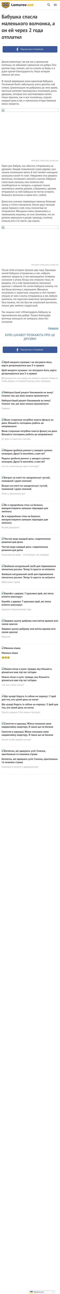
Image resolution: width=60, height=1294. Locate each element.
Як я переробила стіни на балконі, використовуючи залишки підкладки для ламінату (25, 519)
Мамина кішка (10, 652)
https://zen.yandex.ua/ (49, 160)
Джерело (53, 328)
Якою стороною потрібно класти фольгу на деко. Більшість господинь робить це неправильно (29, 432)
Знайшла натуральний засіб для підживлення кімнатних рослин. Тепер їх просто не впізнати (28, 575)
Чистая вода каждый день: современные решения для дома (25, 548)
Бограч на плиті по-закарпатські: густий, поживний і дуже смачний (25, 487)
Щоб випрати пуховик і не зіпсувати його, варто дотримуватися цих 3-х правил (29, 372)
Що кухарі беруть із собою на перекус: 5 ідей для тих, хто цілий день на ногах (30, 706)
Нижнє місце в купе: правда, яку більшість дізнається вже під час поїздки (25, 678)
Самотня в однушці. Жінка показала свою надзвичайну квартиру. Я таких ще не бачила (27, 733)
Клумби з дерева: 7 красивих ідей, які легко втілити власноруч (26, 603)
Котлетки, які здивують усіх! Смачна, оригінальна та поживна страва (30, 760)
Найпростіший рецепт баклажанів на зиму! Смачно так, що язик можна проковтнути (26, 402)
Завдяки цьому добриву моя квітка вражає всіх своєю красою (29, 630)
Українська (38, 1292)
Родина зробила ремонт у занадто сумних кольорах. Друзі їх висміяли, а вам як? (26, 460)
